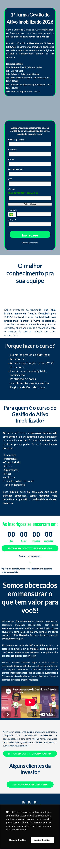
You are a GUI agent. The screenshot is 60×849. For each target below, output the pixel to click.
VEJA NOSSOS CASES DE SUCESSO (30, 784)
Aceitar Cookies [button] (42, 840)
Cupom (11, 189)
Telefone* (12, 210)
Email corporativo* (16, 139)
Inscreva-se (30, 235)
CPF (10, 179)
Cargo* (11, 159)
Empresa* (12, 149)
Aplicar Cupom (30, 204)
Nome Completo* (16, 169)
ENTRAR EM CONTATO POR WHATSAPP (30, 548)
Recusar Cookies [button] (17, 840)
